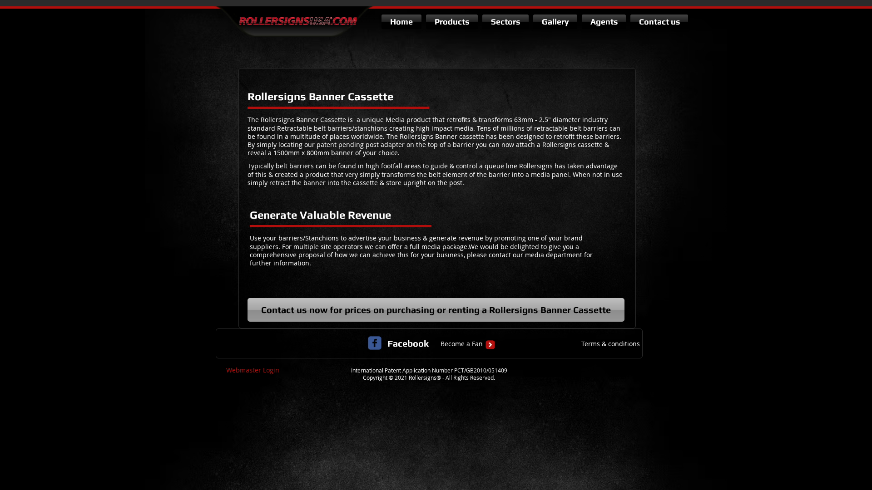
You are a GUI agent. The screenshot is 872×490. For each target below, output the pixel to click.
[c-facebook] (375, 343)
